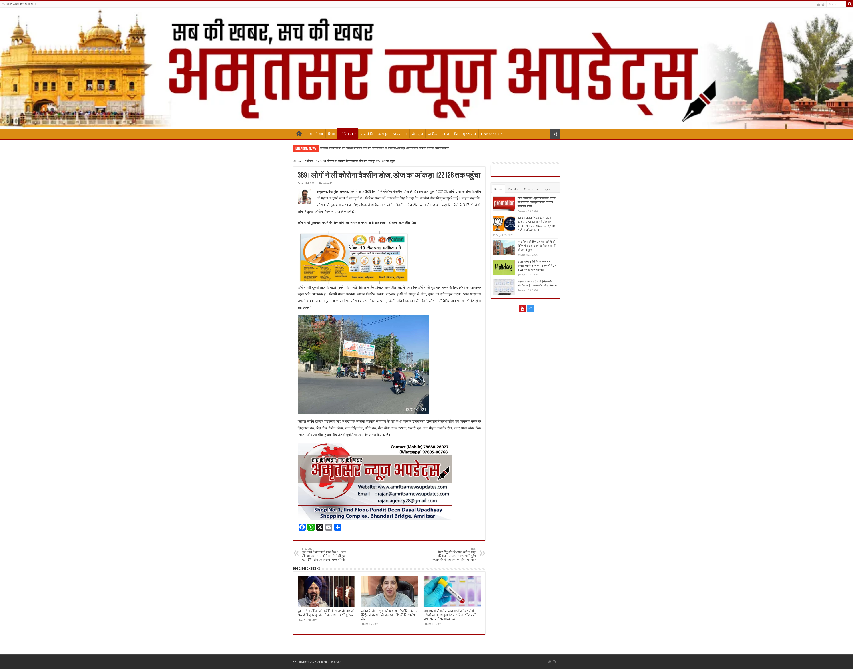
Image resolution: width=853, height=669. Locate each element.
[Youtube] (818, 4)
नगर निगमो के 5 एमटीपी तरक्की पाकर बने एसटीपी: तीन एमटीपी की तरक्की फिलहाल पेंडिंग (537, 202)
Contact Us (492, 134)
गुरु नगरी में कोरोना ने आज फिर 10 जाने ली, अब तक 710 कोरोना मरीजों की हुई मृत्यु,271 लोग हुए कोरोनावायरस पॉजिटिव (324, 554)
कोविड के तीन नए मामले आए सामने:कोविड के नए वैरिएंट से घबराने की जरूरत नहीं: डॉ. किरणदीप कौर (389, 615)
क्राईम (383, 134)
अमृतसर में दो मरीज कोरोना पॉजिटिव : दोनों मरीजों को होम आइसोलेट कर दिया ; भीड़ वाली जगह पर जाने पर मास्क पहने (450, 615)
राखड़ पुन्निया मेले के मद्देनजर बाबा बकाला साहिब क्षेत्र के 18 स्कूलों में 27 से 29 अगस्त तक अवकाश (537, 265)
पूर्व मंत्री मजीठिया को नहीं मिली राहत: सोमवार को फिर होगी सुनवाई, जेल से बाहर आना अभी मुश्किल (326, 613)
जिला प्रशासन (465, 134)
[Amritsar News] (426, 68)
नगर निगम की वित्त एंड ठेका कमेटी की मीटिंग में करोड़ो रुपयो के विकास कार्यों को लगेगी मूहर (365, 148)
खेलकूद (417, 134)
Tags (546, 189)
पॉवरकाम (400, 134)
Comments (531, 189)
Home (299, 133)
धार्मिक (433, 134)
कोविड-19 (348, 134)
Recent (498, 189)
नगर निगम (315, 134)
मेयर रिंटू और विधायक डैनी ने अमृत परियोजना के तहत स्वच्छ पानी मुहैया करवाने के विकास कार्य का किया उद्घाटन (454, 554)
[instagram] (823, 4)
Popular (513, 189)
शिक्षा (331, 134)
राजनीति (367, 134)
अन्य (445, 134)
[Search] (849, 4)
